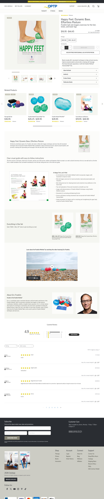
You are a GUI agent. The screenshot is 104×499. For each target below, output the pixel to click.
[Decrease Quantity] (63, 47)
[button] (54, 78)
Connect (80, 450)
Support (72, 6)
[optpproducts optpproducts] (19, 489)
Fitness (57, 456)
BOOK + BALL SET (72, 40)
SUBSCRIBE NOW (12, 438)
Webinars (79, 458)
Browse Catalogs (11, 479)
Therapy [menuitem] (44, 11)
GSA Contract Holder (94, 469)
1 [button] (46, 407)
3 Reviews (85, 121)
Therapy (57, 453)
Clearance (28, 6)
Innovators (58, 461)
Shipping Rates (92, 461)
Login (67, 453)
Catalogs (90, 458)
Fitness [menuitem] (52, 11)
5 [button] (57, 407)
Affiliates (79, 461)
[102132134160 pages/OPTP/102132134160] (8, 489)
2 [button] (49, 407)
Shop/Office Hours (93, 456)
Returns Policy (92, 464)
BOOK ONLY (64, 40)
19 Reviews (71, 15)
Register (68, 456)
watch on (30, 278)
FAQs (89, 466)
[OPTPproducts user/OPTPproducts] (15, 489)
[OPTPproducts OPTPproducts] (11, 489)
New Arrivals (8, 6)
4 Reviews (14, 121)
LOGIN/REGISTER (62, 1)
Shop (57, 450)
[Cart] (98, 6)
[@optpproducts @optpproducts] (26, 489)
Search (93, 6)
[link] (52, 6)
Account (69, 450)
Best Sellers (18, 6)
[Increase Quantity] (70, 47)
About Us (79, 453)
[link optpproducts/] (22, 489)
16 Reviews (62, 121)
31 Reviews (38, 121)
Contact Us (91, 453)
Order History (70, 458)
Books (57, 458)
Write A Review (74, 334)
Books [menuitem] (61, 11)
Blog (78, 456)
